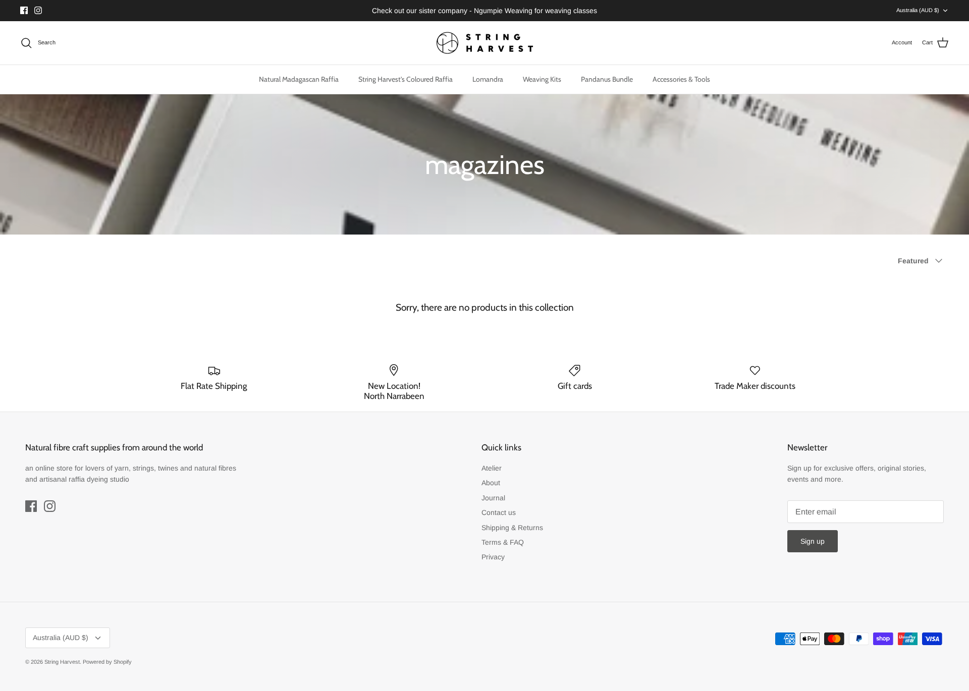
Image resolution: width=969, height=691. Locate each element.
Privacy (493, 557)
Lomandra (487, 79)
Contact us (498, 512)
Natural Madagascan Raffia (299, 79)
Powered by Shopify (107, 662)
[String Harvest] (485, 42)
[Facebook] (24, 10)
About (490, 483)
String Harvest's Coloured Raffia (405, 79)
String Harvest (62, 662)
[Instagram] (38, 10)
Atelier (491, 468)
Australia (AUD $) (917, 10)
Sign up (812, 541)
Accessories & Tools (681, 79)
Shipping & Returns (512, 528)
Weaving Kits (542, 79)
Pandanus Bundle (607, 79)
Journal (493, 498)
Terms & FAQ (502, 542)
